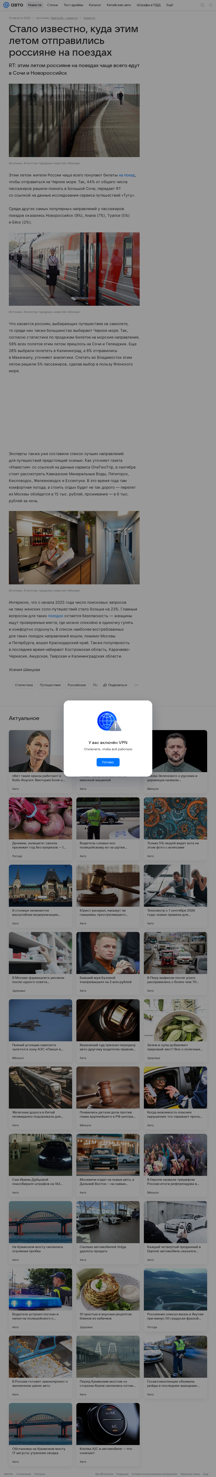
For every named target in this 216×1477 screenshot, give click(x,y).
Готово (108, 762)
